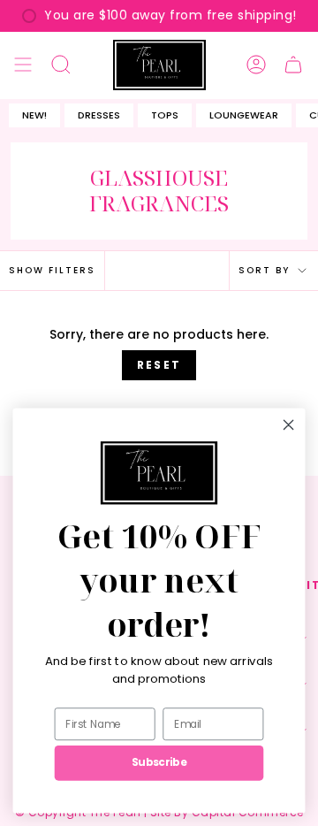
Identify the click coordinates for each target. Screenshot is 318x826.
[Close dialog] (288, 424)
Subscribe (159, 762)
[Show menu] (23, 65)
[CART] (293, 65)
